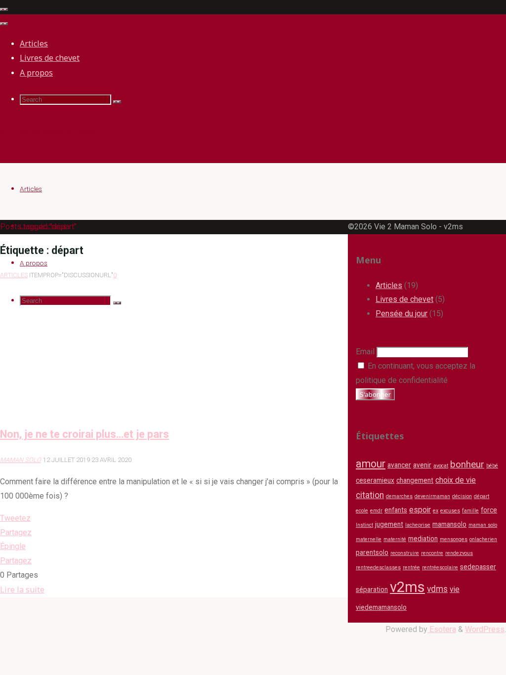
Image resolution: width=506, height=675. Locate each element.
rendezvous (459, 553)
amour (370, 464)
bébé (492, 466)
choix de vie (455, 480)
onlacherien (483, 539)
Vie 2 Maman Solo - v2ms (48, 131)
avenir (422, 465)
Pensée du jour (401, 313)
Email (365, 351)
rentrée (411, 567)
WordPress (485, 629)
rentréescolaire (440, 567)
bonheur (467, 464)
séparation (372, 589)
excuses (450, 510)
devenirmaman (432, 496)
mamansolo (449, 524)
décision (462, 496)
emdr (376, 510)
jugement (389, 524)
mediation (423, 539)
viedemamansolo (381, 607)
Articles (14, 275)
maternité (394, 539)
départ (481, 496)
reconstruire (404, 553)
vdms (437, 589)
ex (435, 510)
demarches (399, 496)
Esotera (441, 629)
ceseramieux (375, 480)
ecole (362, 510)
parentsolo (372, 552)
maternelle (368, 539)
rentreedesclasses (378, 567)
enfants (395, 510)
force (489, 510)
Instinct (364, 525)
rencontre (432, 553)
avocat (440, 466)
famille (470, 510)
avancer (399, 465)
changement (414, 480)
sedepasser (478, 567)
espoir (420, 509)
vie (455, 589)
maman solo (482, 525)
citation (370, 495)
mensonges (453, 539)
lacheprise (417, 525)
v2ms (407, 587)
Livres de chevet (404, 299)
